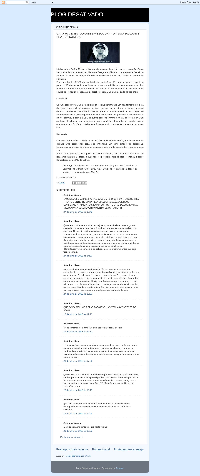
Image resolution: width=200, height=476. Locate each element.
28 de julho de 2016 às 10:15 (77, 390)
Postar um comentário (71, 437)
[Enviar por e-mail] (73, 183)
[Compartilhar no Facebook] (82, 183)
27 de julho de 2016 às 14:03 (77, 256)
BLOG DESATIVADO (77, 14)
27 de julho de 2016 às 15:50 (77, 294)
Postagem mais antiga (129, 449)
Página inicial (101, 449)
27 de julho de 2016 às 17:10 (77, 314)
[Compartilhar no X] (79, 183)
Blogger (120, 468)
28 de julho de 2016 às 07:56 (77, 361)
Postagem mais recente (72, 449)
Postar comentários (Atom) (78, 456)
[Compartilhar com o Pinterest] (85, 183)
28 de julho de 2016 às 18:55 (77, 413)
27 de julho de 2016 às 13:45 (77, 212)
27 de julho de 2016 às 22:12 (77, 331)
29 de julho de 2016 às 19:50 (77, 431)
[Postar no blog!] (76, 183)
